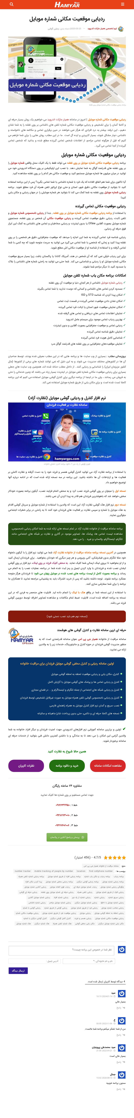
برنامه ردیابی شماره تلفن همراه (31, 876)
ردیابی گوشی (53, 28)
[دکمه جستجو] (11, 4)
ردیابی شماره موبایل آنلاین (39, 897)
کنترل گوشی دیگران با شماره (35, 918)
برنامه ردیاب (119, 876)
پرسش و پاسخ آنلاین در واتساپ (64, 837)
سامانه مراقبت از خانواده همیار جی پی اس (101, 866)
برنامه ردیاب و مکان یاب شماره (97, 876)
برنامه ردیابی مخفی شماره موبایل (59, 881)
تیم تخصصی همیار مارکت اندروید (102, 28)
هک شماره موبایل (23, 923)
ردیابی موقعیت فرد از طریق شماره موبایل (59, 913)
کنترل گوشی (85, 464)
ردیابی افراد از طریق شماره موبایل (110, 892)
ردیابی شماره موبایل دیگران (86, 902)
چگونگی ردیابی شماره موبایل (112, 887)
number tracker (23, 871)
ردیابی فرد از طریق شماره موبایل (84, 907)
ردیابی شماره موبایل (115, 192)
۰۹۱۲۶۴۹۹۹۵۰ (63, 805)
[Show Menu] (122, 4)
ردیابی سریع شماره (116, 897)
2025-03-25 (76, 28)
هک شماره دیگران (41, 923)
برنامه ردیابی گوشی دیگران (88, 881)
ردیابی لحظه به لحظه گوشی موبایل (109, 913)
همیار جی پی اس (88, 639)
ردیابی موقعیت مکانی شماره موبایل (109, 918)
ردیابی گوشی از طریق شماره (55, 907)
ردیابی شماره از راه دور (81, 897)
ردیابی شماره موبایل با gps (112, 902)
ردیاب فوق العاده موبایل (60, 887)
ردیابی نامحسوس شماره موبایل (27, 213)
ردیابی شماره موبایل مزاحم (60, 902)
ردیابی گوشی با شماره (32, 907)
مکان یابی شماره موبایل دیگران (111, 923)
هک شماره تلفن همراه (62, 923)
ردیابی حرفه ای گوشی (28, 892)
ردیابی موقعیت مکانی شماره (27, 913)
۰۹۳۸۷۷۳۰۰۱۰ (62, 815)
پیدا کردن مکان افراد (33, 881)
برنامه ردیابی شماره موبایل (113, 881)
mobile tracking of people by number (53, 871)
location (81, 871)
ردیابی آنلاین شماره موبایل (35, 887)
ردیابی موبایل (85, 913)
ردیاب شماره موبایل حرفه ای (85, 887)
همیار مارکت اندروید (58, 120)
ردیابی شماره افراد (61, 897)
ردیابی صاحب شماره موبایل (112, 907)
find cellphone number (101, 871)
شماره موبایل (17, 163)
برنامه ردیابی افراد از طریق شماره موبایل (64, 876)
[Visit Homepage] (67, 5)
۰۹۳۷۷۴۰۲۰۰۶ (62, 825)
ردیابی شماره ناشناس (37, 902)
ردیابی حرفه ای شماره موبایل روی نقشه (57, 892)
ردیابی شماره (99, 897)
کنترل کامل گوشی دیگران (60, 918)
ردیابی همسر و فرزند (82, 918)
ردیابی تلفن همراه (84, 892)
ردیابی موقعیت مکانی (59, 218)
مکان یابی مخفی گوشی (84, 923)
